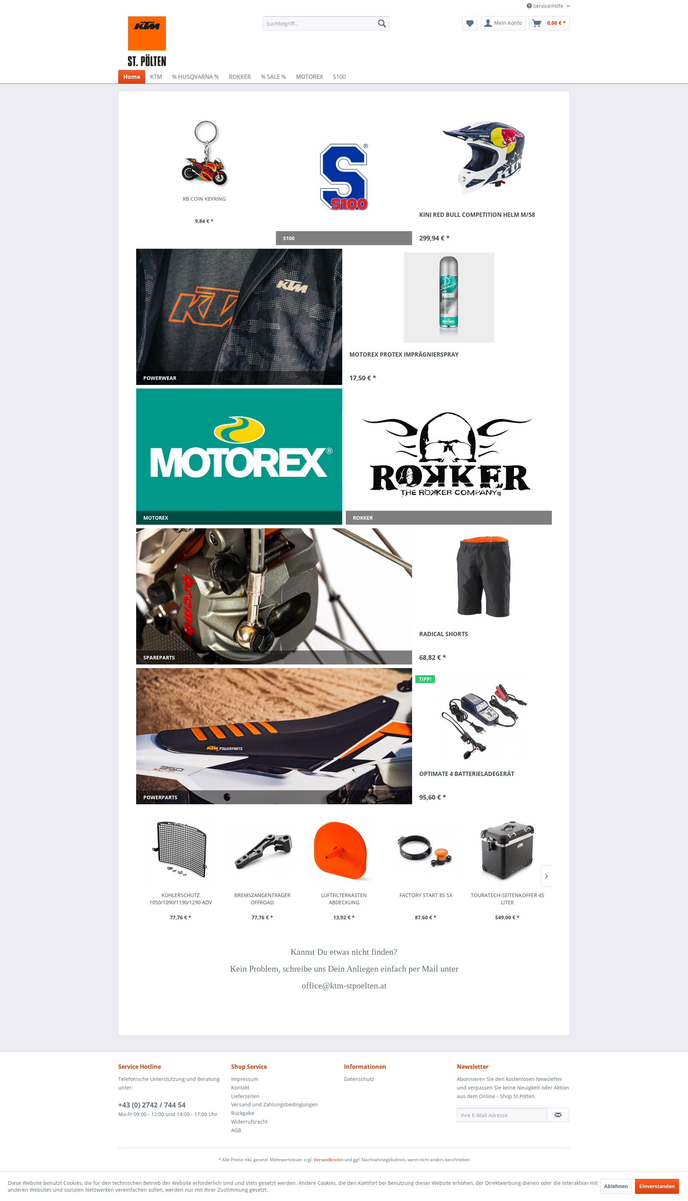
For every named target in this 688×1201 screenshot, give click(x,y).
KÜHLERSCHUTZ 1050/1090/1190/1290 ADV (180, 899)
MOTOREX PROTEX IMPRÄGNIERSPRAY (404, 354)
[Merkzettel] (470, 23)
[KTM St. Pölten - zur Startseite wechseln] (147, 41)
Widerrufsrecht (249, 1121)
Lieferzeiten (245, 1096)
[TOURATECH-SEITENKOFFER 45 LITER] (507, 851)
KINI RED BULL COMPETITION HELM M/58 (477, 215)
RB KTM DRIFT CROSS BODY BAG (215, 198)
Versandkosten (328, 1160)
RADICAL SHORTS (443, 634)
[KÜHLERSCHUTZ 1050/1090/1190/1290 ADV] (180, 851)
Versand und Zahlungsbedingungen (274, 1104)
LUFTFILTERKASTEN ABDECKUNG (344, 899)
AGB (236, 1130)
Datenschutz (359, 1079)
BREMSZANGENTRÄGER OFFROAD (262, 899)
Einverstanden (657, 1186)
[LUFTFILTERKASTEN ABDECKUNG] (344, 851)
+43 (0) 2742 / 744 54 (152, 1105)
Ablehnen (616, 1186)
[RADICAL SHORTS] (483, 577)
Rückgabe (242, 1113)
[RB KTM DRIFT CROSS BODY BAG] (215, 152)
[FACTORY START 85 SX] (425, 851)
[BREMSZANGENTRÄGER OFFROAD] (262, 851)
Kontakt (240, 1087)
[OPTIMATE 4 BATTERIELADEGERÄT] (483, 717)
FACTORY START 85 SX (426, 895)
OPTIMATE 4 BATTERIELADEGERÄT (466, 774)
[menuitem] (326, 23)
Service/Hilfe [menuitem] (548, 6)
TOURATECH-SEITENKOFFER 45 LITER (507, 899)
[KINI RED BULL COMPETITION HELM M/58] (483, 158)
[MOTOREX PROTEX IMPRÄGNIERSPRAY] (448, 297)
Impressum (244, 1079)
